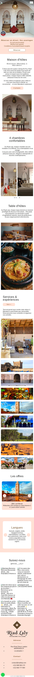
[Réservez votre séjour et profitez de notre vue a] (25, 608)
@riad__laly (17, 564)
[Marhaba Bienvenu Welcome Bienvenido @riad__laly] (9, 575)
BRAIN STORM (19, 676)
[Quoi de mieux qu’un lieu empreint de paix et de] (9, 592)
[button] (14, 197)
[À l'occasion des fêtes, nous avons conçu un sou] (25, 575)
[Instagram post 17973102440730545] (25, 592)
